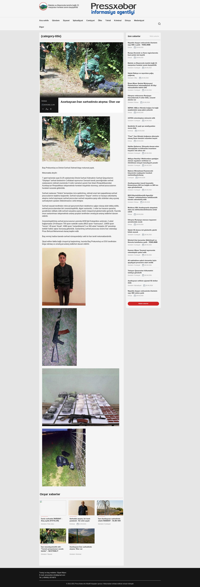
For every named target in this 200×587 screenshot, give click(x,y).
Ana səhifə (44, 20)
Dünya (128, 20)
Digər (41, 27)
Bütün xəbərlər (154, 36)
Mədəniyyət (139, 20)
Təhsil (108, 20)
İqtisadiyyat (78, 20)
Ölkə (100, 20)
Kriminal (117, 20)
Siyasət (66, 20)
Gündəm (56, 20)
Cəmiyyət (90, 20)
